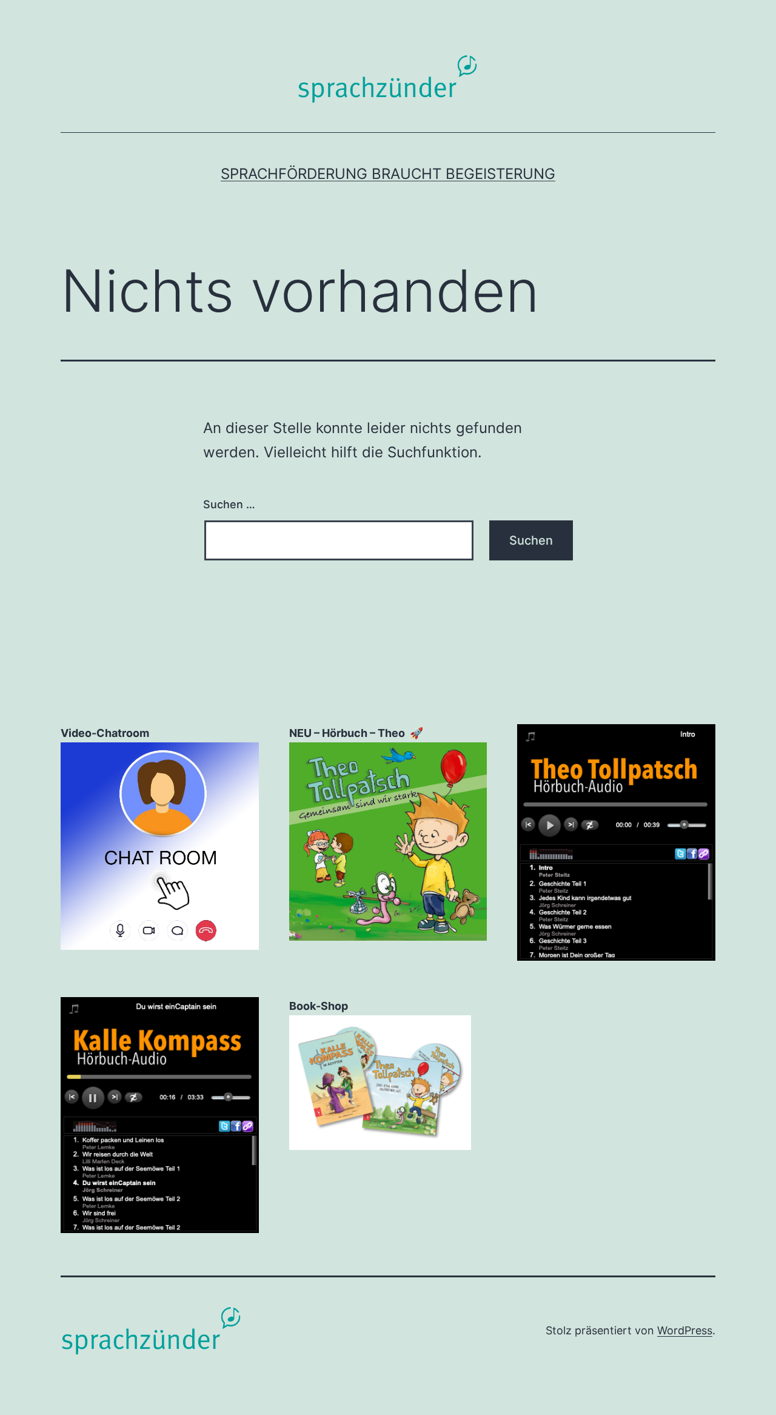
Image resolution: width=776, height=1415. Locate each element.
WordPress (684, 1330)
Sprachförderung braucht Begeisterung (388, 174)
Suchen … (229, 504)
